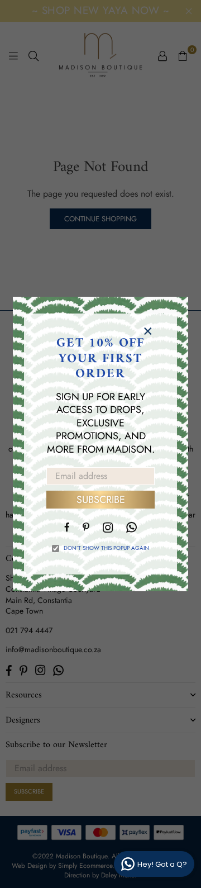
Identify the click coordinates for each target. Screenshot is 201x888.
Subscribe (100, 499)
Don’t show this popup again (106, 548)
